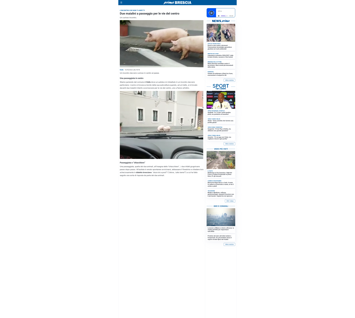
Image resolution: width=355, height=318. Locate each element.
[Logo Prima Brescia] (177, 2)
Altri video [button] (230, 201)
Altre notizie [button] (229, 80)
